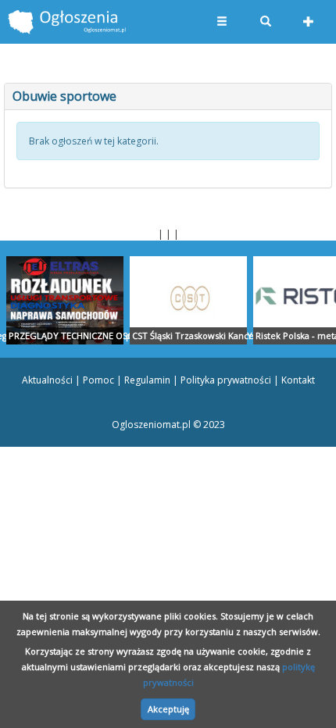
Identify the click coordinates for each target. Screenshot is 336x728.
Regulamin (147, 380)
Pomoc (98, 380)
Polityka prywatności (226, 380)
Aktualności (47, 380)
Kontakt (298, 380)
